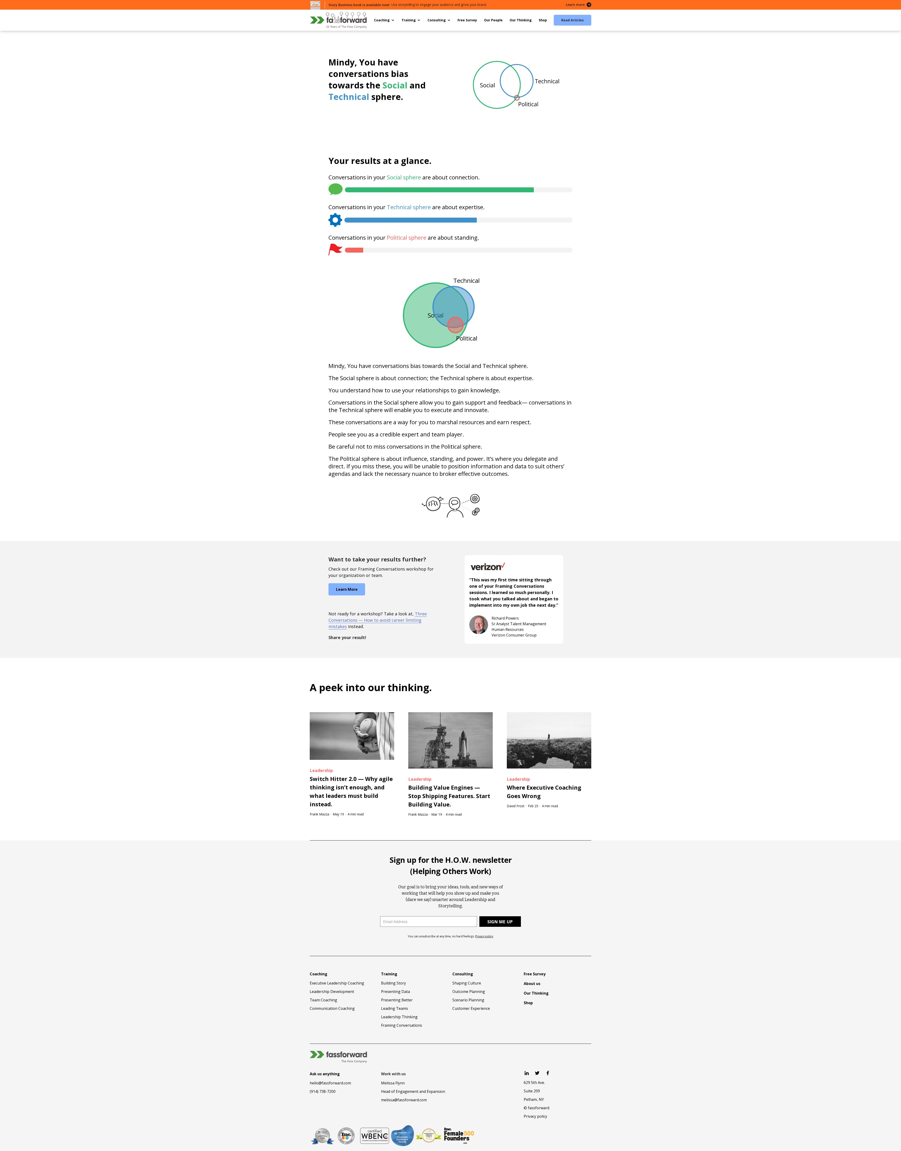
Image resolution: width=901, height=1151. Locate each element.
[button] (384, 20)
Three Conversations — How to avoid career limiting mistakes (377, 620)
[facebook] (548, 1073)
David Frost (515, 806)
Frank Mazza (319, 814)
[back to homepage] (338, 19)
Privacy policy (484, 936)
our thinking (398, 687)
